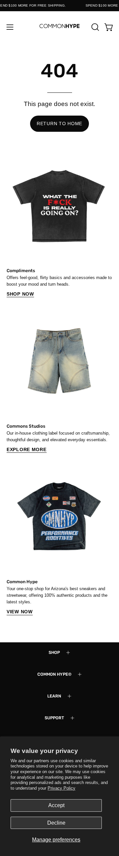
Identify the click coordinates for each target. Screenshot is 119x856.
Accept (56, 805)
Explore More (27, 449)
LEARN (54, 696)
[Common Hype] (59, 27)
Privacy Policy (61, 788)
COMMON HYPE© (54, 674)
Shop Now (20, 294)
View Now (20, 611)
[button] (94, 27)
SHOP (54, 652)
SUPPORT (54, 717)
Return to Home (59, 123)
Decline (56, 823)
